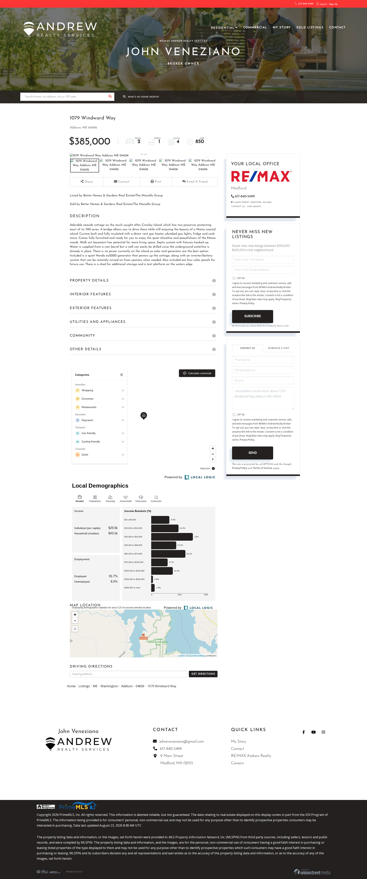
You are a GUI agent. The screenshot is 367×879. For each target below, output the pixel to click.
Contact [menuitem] (337, 27)
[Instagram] (323, 732)
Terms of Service (262, 468)
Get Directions (203, 674)
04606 (140, 686)
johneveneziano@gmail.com (181, 742)
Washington (109, 686)
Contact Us (238, 207)
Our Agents (254, 207)
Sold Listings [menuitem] (309, 27)
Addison (127, 686)
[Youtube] (313, 732)
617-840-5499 (305, 4)
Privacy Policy (247, 303)
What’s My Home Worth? (143, 97)
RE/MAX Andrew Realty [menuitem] (251, 756)
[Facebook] (304, 732)
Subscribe (252, 316)
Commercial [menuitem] (255, 27)
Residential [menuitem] (223, 28)
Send (252, 453)
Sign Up (333, 4)
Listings (84, 686)
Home (71, 686)
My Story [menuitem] (282, 27)
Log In (323, 4)
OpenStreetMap (196, 655)
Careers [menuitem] (237, 763)
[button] (110, 97)
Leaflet (181, 655)
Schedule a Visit (278, 348)
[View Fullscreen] (75, 629)
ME (95, 686)
